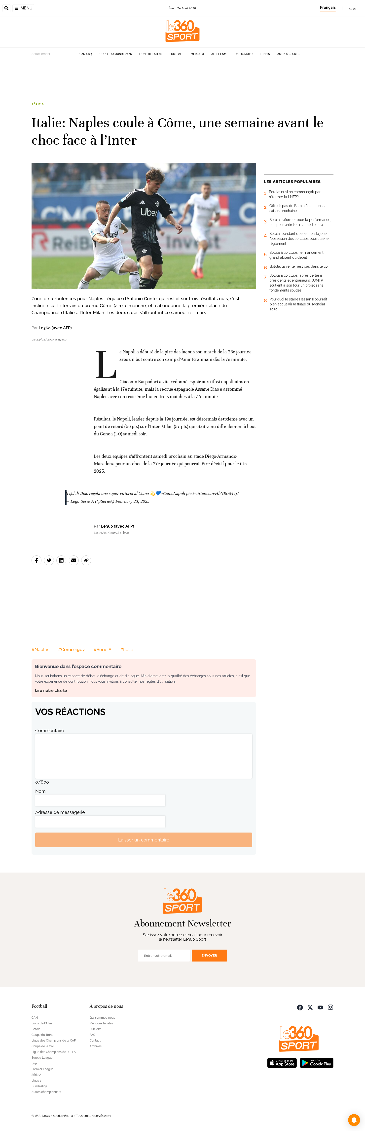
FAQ (92, 1035)
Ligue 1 (36, 1080)
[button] (354, 1120)
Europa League (42, 1057)
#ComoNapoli (173, 493)
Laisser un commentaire (143, 839)
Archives (96, 1046)
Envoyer (209, 955)
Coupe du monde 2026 (116, 54)
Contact (95, 1040)
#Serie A (102, 649)
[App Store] (282, 1062)
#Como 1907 (71, 649)
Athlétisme (219, 54)
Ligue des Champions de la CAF (54, 1040)
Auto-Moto (244, 54)
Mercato (197, 54)
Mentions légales (101, 1023)
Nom (40, 791)
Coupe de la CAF (43, 1046)
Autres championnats (46, 1092)
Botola (36, 1029)
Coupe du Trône (42, 1035)
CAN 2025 (85, 54)
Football (176, 54)
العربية (353, 8)
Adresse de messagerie (60, 812)
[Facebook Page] (300, 1007)
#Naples (40, 649)
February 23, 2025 (132, 501)
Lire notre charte (51, 690)
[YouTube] (320, 1007)
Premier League (42, 1069)
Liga (34, 1063)
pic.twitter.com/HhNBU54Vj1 (212, 493)
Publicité (96, 1029)
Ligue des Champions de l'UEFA (54, 1052)
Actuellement (41, 54)
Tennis (265, 54)
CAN (35, 1017)
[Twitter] (310, 1007)
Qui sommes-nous (102, 1017)
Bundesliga (39, 1086)
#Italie (126, 649)
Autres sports (288, 54)
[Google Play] (316, 1062)
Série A (38, 104)
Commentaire (49, 730)
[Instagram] (330, 1007)
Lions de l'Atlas (150, 54)
